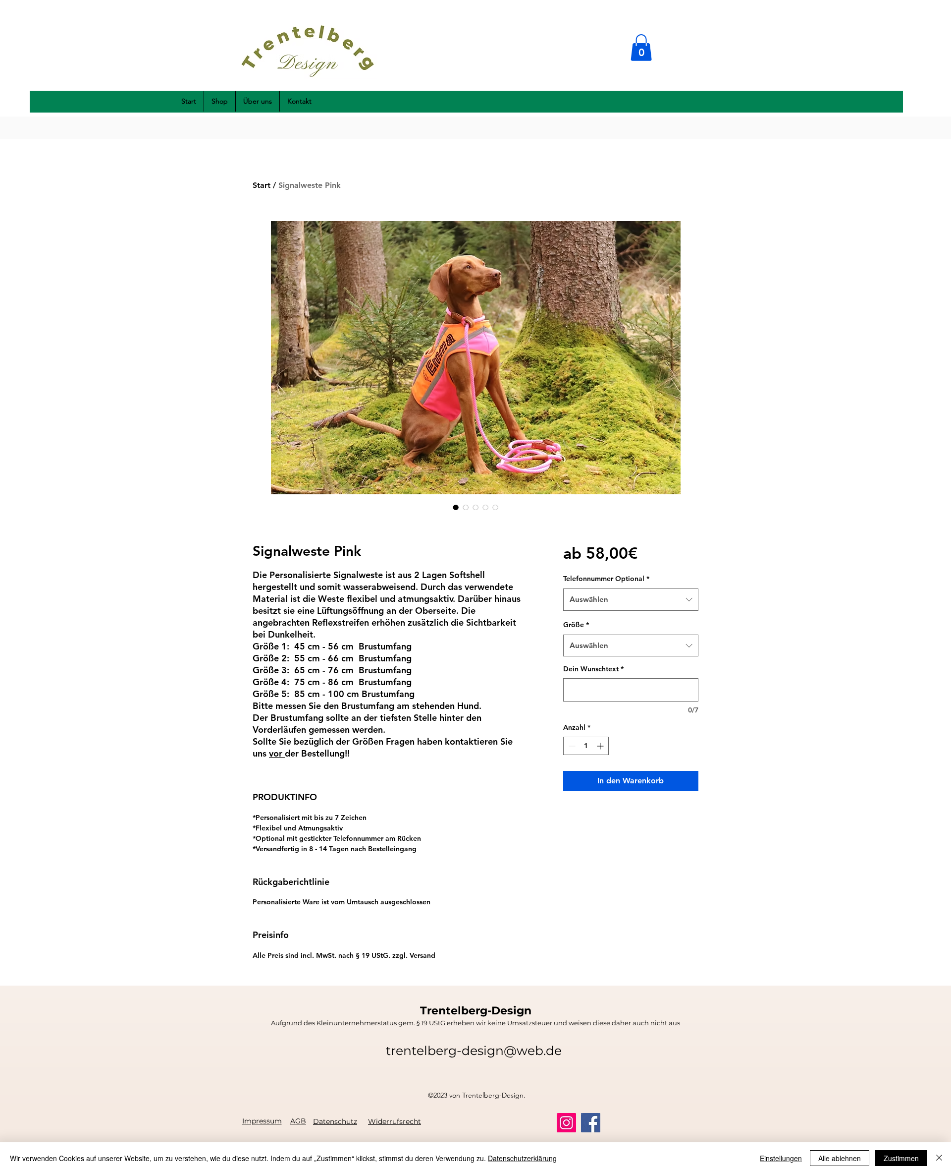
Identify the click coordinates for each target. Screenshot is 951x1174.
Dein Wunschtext (593, 668)
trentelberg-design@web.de (474, 1050)
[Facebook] (590, 1122)
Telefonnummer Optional (606, 578)
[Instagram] (566, 1122)
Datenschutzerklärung (522, 1158)
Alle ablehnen (839, 1158)
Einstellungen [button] (781, 1158)
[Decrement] (571, 746)
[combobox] (630, 599)
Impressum (262, 1120)
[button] (641, 47)
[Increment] (601, 746)
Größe (576, 624)
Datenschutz (335, 1121)
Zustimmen (901, 1158)
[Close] (939, 1158)
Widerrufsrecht (394, 1121)
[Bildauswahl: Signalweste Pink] (456, 507)
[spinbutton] (586, 746)
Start (261, 185)
